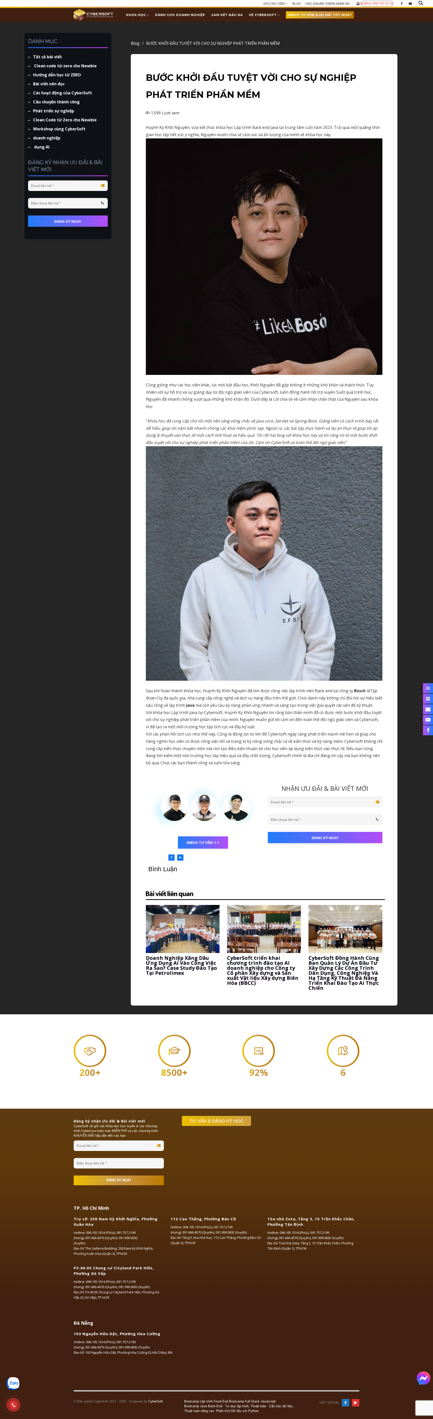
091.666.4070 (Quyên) (101, 1238)
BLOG (296, 4)
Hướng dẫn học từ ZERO (57, 75)
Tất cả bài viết (47, 57)
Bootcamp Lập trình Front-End (206, 1401)
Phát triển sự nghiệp (53, 111)
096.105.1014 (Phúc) (100, 1232)
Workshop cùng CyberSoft (59, 129)
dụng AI (41, 147)
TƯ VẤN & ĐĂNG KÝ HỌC (216, 1120)
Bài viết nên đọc (49, 84)
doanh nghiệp (46, 138)
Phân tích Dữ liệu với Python (237, 1411)
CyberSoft (155, 1401)
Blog (137, 43)
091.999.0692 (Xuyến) (231, 1232)
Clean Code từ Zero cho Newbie (65, 120)
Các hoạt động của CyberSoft (62, 93)
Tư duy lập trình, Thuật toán (245, 1406)
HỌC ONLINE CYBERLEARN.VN (327, 4)
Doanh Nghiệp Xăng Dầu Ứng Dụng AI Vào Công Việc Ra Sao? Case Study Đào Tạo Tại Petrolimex (181, 965)
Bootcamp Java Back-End (203, 1406)
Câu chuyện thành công (56, 102)
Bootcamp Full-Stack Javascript (252, 1401)
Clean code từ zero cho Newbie (65, 66)
